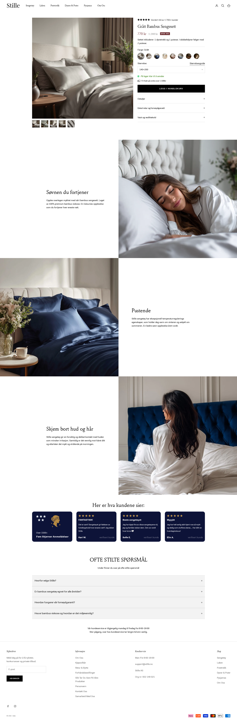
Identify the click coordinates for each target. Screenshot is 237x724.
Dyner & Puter (71, 5)
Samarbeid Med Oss (85, 696)
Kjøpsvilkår (80, 662)
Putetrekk (55, 5)
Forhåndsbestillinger (85, 672)
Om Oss (101, 5)
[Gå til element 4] (62, 124)
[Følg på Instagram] (15, 706)
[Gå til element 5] (71, 124)
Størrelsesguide (197, 63)
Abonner (14, 678)
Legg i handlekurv (171, 89)
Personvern (80, 686)
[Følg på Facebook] (8, 706)
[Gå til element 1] (36, 124)
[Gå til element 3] (53, 124)
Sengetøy (30, 5)
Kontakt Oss (81, 691)
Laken (42, 5)
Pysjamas (88, 5)
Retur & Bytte (81, 667)
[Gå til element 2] (45, 124)
